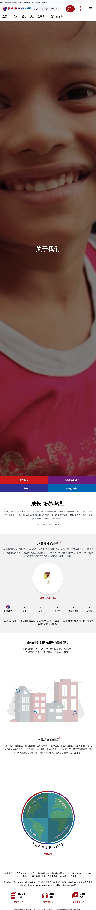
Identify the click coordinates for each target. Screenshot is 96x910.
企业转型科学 (72, 488)
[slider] (8, 607)
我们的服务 (56, 16)
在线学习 (43, 16)
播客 (24, 16)
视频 (32, 16)
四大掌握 (24, 488)
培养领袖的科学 (72, 480)
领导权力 (24, 480)
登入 (81, 8)
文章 (16, 16)
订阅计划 (70, 8)
